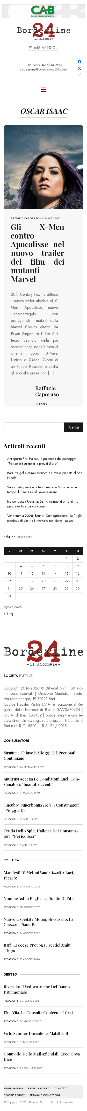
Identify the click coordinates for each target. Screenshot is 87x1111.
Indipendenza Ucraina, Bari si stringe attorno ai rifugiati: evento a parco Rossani (43, 504)
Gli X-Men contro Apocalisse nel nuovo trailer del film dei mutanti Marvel (37, 252)
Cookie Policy (14, 1095)
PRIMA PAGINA (13, 1088)
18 (20, 581)
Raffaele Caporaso (25, 218)
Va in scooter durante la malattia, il (36, 1033)
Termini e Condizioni (44, 1095)
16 (78, 573)
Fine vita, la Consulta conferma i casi (38, 1012)
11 (20, 573)
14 (55, 573)
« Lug (8, 614)
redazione (11, 767)
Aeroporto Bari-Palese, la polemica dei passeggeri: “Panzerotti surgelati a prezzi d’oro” (42, 461)
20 (43, 581)
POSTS (43, 404)
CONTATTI (61, 1088)
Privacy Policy (39, 1088)
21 (55, 581)
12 (32, 573)
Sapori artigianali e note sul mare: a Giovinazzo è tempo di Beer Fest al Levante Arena (42, 489)
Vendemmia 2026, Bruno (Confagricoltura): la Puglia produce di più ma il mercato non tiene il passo (44, 518)
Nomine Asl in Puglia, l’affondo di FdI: (39, 898)
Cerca (74, 427)
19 (32, 581)
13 (43, 573)
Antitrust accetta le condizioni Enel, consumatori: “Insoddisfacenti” (42, 781)
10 (9, 573)
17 (9, 581)
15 (66, 573)
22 (67, 581)
